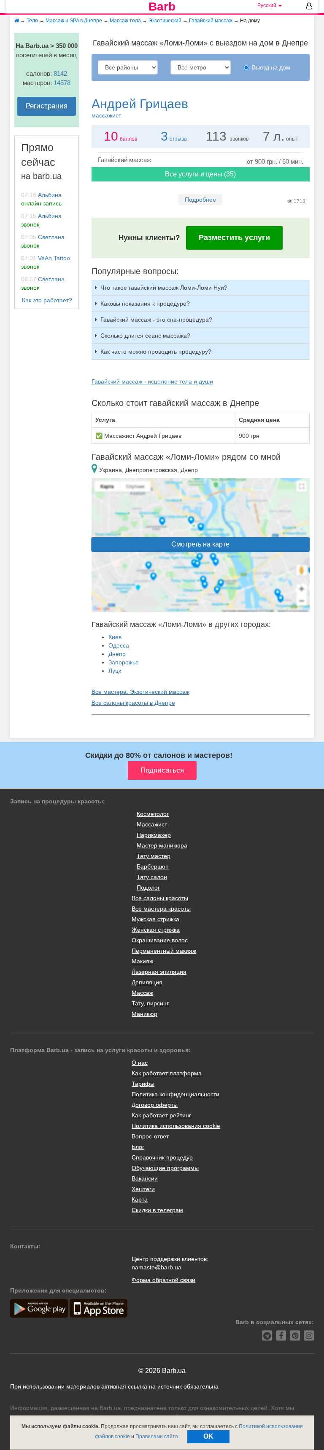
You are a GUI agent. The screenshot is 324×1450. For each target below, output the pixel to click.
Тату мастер (153, 856)
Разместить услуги (234, 237)
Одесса (118, 645)
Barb (162, 7)
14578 (62, 82)
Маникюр (144, 1013)
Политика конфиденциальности (175, 1094)
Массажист (152, 824)
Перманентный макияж (164, 950)
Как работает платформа (167, 1073)
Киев (115, 637)
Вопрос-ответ (150, 1136)
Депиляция (147, 982)
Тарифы (143, 1083)
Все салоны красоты (160, 898)
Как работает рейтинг (161, 1115)
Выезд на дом (271, 67)
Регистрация (47, 106)
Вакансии (145, 1178)
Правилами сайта (156, 1436)
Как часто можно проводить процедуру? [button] (155, 351)
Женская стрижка (156, 929)
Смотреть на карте (200, 544)
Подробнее (200, 199)
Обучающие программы (165, 1168)
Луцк (114, 670)
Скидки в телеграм (157, 1210)
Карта (140, 1199)
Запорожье (123, 662)
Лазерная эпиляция (159, 971)
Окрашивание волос (160, 940)
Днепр (117, 653)
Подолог (148, 887)
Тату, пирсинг (150, 1003)
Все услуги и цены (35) (200, 174)
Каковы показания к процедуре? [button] (145, 303)
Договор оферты (155, 1104)
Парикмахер (154, 835)
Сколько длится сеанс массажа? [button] (145, 335)
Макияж (142, 961)
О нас (140, 1062)
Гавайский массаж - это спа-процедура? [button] (156, 319)
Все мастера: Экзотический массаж (140, 691)
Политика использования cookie (176, 1125)
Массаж (142, 992)
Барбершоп (153, 866)
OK (208, 1436)
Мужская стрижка (155, 919)
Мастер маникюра (162, 845)
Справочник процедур (162, 1157)
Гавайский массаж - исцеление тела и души (152, 381)
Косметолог (153, 813)
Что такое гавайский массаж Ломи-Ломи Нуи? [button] (163, 287)
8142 (60, 73)
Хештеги (143, 1189)
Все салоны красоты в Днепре (133, 702)
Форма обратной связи (163, 1280)
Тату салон (152, 877)
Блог (138, 1146)
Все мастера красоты (161, 908)
